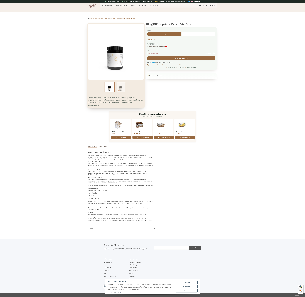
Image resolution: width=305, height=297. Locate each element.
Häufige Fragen (133, 267)
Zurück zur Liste (93, 18)
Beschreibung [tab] (92, 146)
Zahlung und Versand (110, 276)
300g (198, 34)
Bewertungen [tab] (103, 146)
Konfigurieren (187, 286)
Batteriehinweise (108, 262)
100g (164, 34)
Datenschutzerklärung (132, 248)
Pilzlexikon (132, 276)
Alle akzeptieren (186, 282)
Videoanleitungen (133, 265)
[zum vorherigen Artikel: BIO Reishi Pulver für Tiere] (212, 18)
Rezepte (131, 273)
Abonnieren (195, 248)
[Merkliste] (206, 5)
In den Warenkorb (122, 137)
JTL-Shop (297, 295)
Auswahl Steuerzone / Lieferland (156, 46)
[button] (203, 5)
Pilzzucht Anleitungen (135, 262)
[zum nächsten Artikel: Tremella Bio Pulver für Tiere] (215, 18)
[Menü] (302, 285)
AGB (105, 273)
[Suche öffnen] (200, 5)
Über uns (106, 270)
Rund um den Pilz (133, 270)
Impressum (110, 292)
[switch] (301, 292)
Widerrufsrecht (108, 265)
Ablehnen (186, 291)
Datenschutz (118, 292)
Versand (160, 44)
